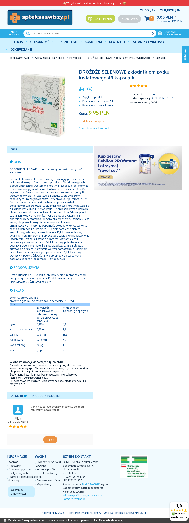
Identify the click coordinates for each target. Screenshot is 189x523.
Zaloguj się (148, 10)
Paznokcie (75, 57)
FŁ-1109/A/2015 (91, 484)
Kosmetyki (93, 42)
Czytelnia (103, 19)
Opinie (50, 439)
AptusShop (107, 512)
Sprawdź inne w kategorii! (94, 128)
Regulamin (15, 465)
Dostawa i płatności (20, 469)
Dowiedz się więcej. (111, 520)
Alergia (17, 42)
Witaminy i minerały (148, 42)
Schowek (129, 19)
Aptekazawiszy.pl (19, 57)
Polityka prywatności (21, 473)
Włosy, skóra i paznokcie (49, 57)
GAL (153, 94)
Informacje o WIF (47, 469)
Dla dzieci (117, 42)
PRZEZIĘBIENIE (67, 42)
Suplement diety (162, 98)
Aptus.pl (141, 512)
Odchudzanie (21, 49)
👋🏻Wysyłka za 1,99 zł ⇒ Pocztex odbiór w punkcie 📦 (94, 3)
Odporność (39, 42)
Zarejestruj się (170, 10)
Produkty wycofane (48, 480)
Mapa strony (44, 484)
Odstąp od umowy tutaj (18, 491)
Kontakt (13, 461)
